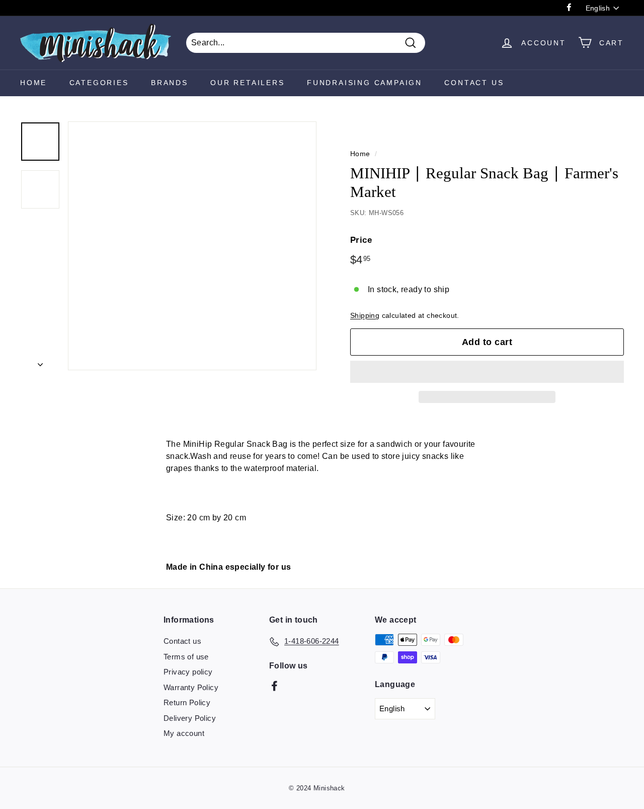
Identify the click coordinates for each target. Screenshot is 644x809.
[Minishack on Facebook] (274, 685)
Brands (169, 83)
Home (33, 83)
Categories (99, 83)
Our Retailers (247, 83)
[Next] (40, 361)
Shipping (364, 315)
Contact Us (474, 83)
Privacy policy (188, 671)
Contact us (182, 641)
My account (184, 733)
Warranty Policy (191, 687)
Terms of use (186, 656)
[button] (487, 372)
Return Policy (187, 702)
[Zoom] (192, 246)
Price (361, 240)
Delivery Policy (190, 718)
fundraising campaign (364, 83)
